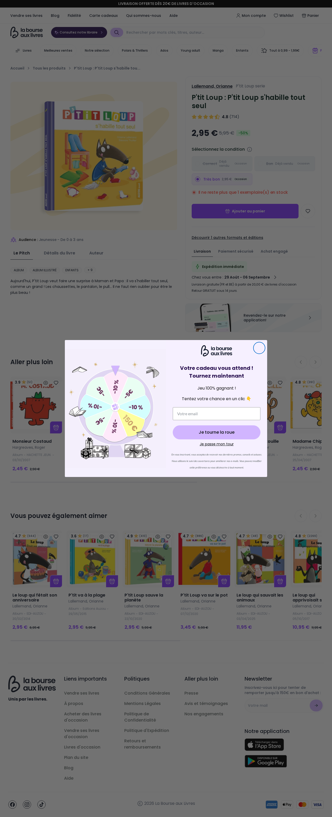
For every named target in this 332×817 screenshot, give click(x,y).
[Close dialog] (259, 348)
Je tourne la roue (216, 432)
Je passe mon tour (217, 444)
